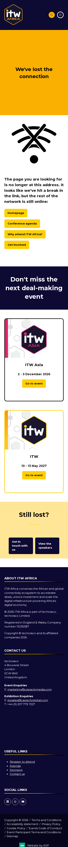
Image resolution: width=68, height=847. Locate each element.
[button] (51, 15)
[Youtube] (23, 802)
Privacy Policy (51, 824)
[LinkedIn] (7, 802)
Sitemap (12, 836)
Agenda (15, 766)
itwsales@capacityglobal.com (27, 700)
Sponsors (16, 770)
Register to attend (22, 761)
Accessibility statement (22, 824)
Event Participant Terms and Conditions (34, 832)
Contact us (17, 774)
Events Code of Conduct (45, 828)
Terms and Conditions (46, 820)
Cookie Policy (16, 828)
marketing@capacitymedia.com (29, 689)
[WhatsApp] (15, 802)
